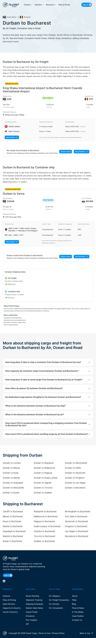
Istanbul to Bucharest (44, 531)
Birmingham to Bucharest (77, 511)
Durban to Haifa (73, 468)
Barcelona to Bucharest (76, 536)
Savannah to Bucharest (76, 521)
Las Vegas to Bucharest (76, 531)
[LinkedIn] (4, 581)
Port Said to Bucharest (76, 516)
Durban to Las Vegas (75, 482)
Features (6, 596)
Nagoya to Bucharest (44, 521)
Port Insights (31, 620)
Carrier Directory (10, 612)
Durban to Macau (11, 468)
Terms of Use (44, 633)
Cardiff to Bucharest (13, 511)
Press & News (78, 608)
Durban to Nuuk (10, 473)
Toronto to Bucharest (44, 536)
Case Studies (78, 616)
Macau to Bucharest (13, 516)
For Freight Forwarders (59, 600)
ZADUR (10, 201)
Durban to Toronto (43, 487)
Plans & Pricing (9, 600)
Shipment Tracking (34, 600)
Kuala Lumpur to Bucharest (47, 526)
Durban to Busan (11, 492)
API (27, 624)
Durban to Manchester (76, 463)
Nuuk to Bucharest (12, 521)
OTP (91, 99)
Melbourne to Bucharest (46, 516)
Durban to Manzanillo (13, 487)
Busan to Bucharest (12, 541)
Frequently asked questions (13, 318)
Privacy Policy (58, 633)
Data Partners (9, 604)
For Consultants (56, 608)
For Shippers (54, 596)
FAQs (74, 600)
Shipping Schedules (34, 604)
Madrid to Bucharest (13, 536)
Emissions (30, 616)
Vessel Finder (32, 612)
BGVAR (89, 201)
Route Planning (32, 596)
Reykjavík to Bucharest (45, 511)
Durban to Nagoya (43, 473)
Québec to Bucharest (44, 541)
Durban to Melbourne (44, 468)
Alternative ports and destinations (15, 320)
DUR (9, 99)
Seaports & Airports (11, 608)
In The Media (77, 612)
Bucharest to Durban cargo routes (15, 322)
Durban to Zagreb (42, 482)
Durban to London (12, 463)
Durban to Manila (11, 477)
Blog (74, 604)
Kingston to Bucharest (76, 526)
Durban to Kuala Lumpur (46, 477)
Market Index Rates (34, 608)
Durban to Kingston (75, 477)
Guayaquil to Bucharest (14, 531)
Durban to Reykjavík (44, 463)
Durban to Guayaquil (13, 482)
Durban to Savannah (75, 473)
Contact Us (77, 620)
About (74, 596)
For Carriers (54, 604)
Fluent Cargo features (11, 325)
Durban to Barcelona (75, 487)
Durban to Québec (43, 492)
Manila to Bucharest (13, 526)
